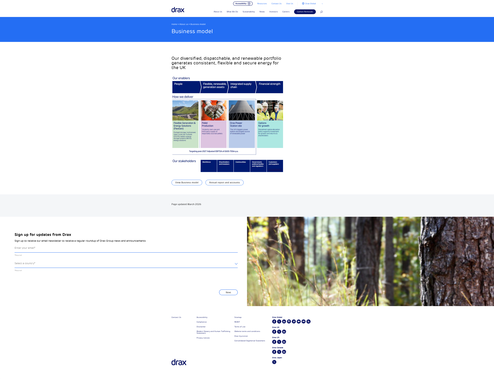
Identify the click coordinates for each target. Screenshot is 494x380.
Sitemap (237, 317)
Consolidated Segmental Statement (249, 341)
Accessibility (202, 317)
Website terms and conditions (247, 331)
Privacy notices (203, 338)
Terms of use (239, 327)
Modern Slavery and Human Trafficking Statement (213, 332)
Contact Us (176, 317)
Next (228, 292)
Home (174, 24)
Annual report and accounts (224, 182)
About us (183, 24)
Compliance (202, 322)
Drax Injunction (241, 336)
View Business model (187, 182)
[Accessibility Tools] (243, 3)
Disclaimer (201, 327)
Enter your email (25, 248)
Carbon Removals (305, 12)
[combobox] (126, 265)
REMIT (237, 322)
